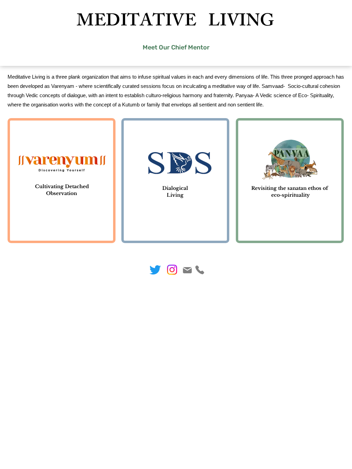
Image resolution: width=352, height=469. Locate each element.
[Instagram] (172, 269)
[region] (62, 180)
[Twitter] (155, 269)
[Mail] (187, 270)
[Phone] (199, 270)
